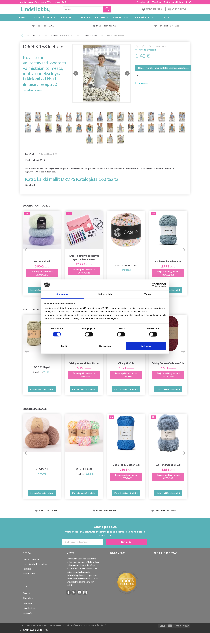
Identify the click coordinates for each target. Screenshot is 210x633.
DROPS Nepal (42, 367)
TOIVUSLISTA (154, 9)
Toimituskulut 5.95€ (44, 26)
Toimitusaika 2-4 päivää (168, 26)
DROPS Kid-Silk (42, 261)
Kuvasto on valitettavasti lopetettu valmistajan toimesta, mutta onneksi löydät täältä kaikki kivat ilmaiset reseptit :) (45, 71)
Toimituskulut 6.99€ (47, 510)
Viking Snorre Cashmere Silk (168, 363)
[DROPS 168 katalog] (101, 73)
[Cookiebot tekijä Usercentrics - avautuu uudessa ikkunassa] (153, 285)
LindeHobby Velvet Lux (168, 261)
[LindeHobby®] (35, 9)
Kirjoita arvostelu (147, 49)
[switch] (89, 334)
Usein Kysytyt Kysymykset (35, 564)
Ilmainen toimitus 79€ (106, 26)
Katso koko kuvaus (32, 90)
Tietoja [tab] (147, 294)
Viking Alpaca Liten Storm (84, 363)
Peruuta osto (29, 573)
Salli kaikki (146, 346)
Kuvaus (29, 153)
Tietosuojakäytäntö (94, 625)
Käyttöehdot (74, 625)
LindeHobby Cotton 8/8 (126, 464)
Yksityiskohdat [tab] (105, 294)
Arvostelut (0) (48, 153)
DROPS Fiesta (84, 468)
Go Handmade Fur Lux (168, 464)
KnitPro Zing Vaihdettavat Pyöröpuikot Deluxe (84, 257)
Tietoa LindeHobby (173, 2)
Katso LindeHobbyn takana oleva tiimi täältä (82, 581)
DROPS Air (42, 468)
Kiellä (64, 346)
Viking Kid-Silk (126, 363)
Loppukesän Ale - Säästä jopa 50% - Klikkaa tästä (42, 2)
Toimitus (156, 2)
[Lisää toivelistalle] (138, 76)
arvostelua (160, 46)
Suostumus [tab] (62, 294)
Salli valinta (105, 346)
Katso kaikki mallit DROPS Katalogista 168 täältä (71, 179)
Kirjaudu (126, 542)
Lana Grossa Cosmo (126, 265)
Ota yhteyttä (143, 2)
